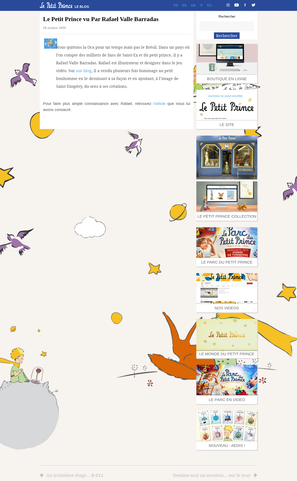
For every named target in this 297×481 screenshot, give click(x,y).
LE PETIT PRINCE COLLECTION (226, 216)
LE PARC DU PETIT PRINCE (226, 262)
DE (193, 5)
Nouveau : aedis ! (227, 445)
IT (201, 5)
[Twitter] (253, 5)
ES (209, 5)
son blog (84, 70)
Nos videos (227, 308)
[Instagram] (228, 5)
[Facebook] (245, 5)
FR (176, 5)
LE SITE (227, 125)
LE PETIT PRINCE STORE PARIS (227, 170)
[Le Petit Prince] (56, 5)
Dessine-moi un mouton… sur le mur (212, 475)
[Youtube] (236, 5)
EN (184, 5)
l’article (159, 103)
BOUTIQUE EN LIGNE (227, 79)
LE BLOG (82, 6)
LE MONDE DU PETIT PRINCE (226, 354)
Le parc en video (227, 400)
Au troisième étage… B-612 (74, 475)
